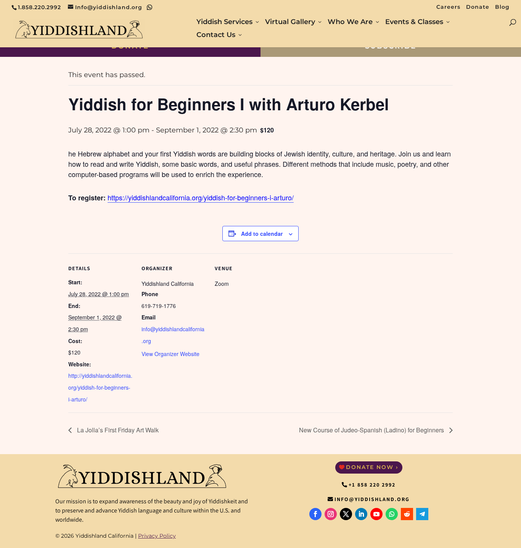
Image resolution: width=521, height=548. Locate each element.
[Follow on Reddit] (407, 514)
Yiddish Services (224, 22)
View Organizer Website (170, 354)
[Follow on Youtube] (376, 514)
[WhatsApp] (150, 7)
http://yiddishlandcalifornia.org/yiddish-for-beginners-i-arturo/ (100, 387)
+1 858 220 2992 (372, 484)
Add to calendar (262, 233)
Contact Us (215, 35)
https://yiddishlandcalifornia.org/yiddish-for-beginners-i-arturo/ (201, 197)
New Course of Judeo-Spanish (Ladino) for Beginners (372, 430)
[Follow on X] (346, 514)
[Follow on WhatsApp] (392, 514)
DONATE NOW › (372, 467)
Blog (502, 7)
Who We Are (350, 22)
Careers (448, 7)
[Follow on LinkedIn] (361, 514)
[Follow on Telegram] (422, 514)
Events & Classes (414, 22)
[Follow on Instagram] (331, 514)
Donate (477, 7)
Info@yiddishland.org (372, 499)
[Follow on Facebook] (315, 514)
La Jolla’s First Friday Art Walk (117, 430)
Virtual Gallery (290, 22)
